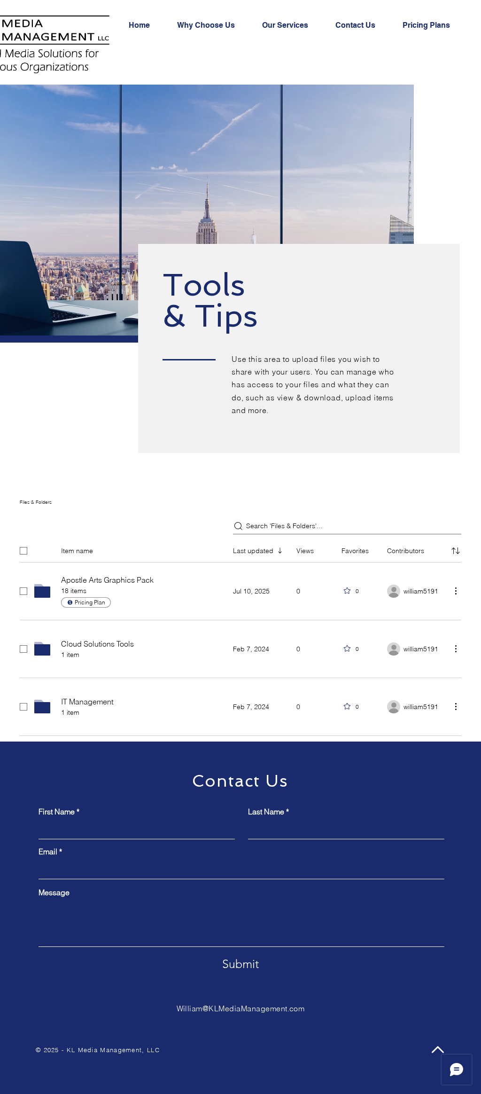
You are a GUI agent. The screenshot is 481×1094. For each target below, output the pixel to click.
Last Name (266, 811)
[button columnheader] (455, 550)
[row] (240, 549)
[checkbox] (23, 551)
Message (54, 892)
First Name (57, 811)
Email (48, 851)
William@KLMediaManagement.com (241, 1008)
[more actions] (455, 590)
